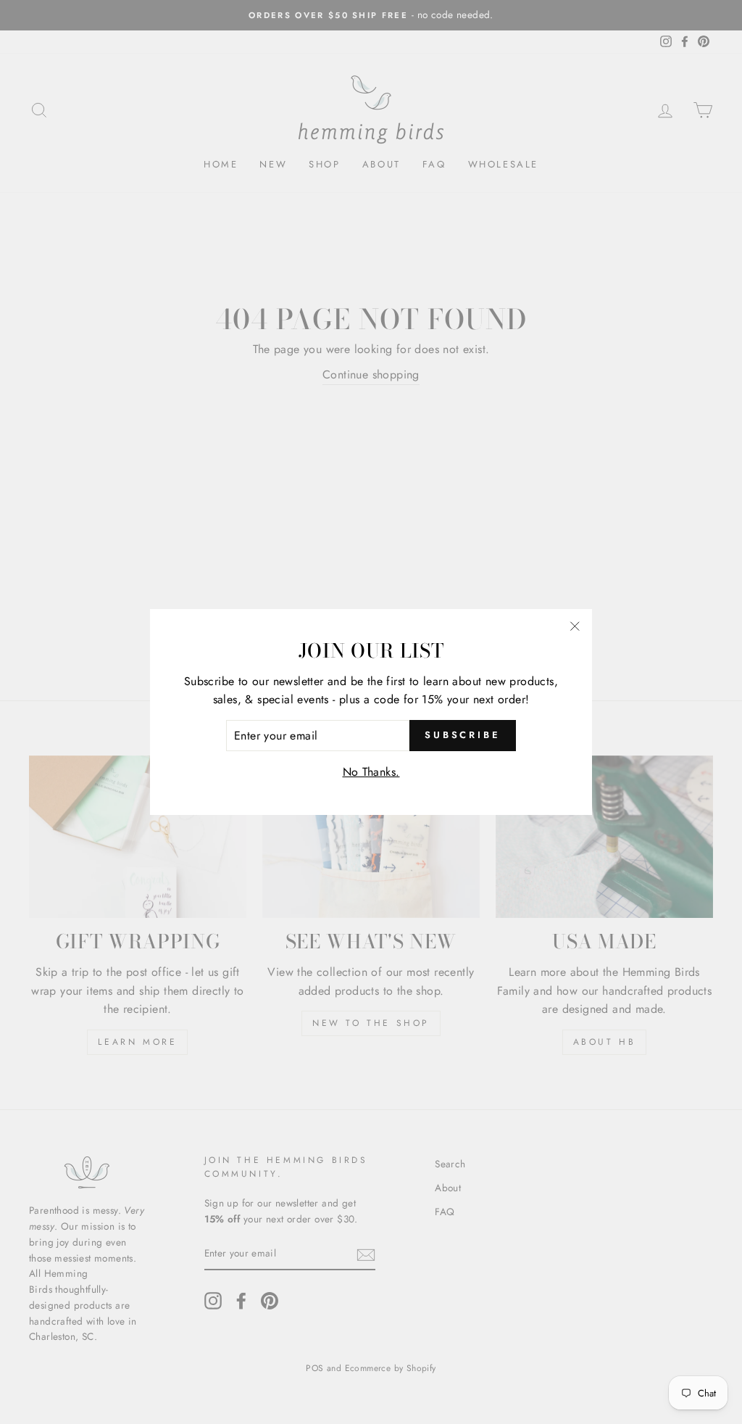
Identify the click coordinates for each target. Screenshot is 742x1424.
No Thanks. (371, 771)
